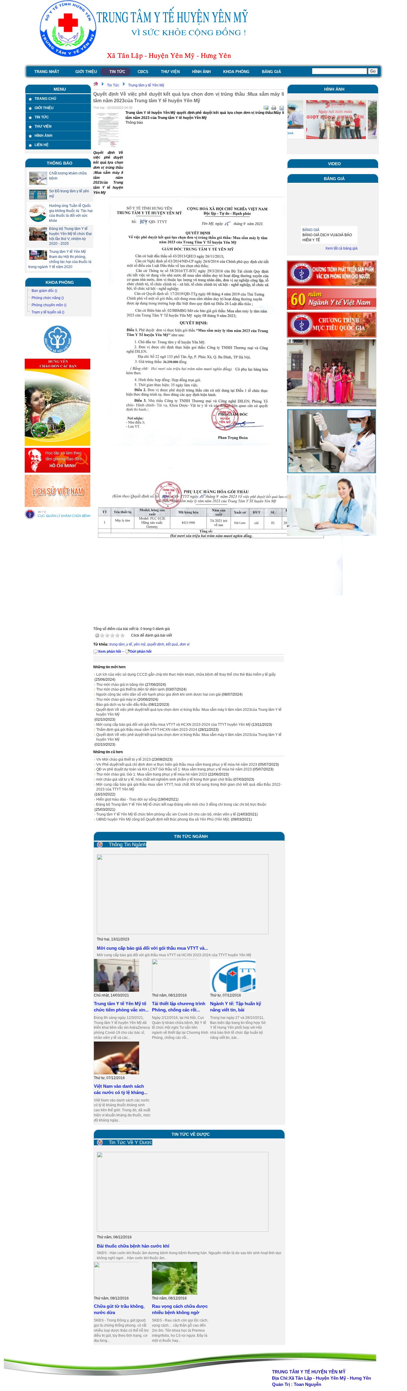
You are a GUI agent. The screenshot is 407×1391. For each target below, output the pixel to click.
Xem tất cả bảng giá (341, 248)
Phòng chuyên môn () (49, 305)
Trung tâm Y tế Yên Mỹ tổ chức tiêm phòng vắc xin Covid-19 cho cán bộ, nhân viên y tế (166, 814)
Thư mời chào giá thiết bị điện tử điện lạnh (130, 689)
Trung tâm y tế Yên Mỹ (146, 85)
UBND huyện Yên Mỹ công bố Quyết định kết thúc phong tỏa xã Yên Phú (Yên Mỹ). (163, 819)
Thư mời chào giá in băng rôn (120, 685)
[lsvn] (57, 506)
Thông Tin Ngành (127, 844)
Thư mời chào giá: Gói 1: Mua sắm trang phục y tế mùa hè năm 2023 (151, 774)
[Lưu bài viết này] (281, 108)
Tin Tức (113, 85)
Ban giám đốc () (44, 291)
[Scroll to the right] (374, 123)
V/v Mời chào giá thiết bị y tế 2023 (123, 759)
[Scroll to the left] (290, 123)
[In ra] (273, 108)
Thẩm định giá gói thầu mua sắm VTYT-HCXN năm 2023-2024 (146, 730)
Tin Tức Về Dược (191, 1134)
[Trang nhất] (95, 85)
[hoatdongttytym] (331, 535)
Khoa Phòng (60, 282)
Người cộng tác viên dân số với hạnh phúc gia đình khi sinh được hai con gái (158, 694)
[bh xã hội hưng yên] (57, 356)
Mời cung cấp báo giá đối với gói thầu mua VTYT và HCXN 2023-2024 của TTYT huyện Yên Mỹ (173, 724)
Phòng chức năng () (48, 298)
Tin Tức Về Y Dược (130, 1142)
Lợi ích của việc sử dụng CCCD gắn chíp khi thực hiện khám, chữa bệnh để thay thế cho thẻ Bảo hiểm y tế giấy (186, 674)
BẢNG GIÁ (310, 220)
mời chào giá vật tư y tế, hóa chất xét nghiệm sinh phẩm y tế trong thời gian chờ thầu (164, 779)
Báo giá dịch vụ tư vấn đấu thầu (121, 705)
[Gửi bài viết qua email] (266, 108)
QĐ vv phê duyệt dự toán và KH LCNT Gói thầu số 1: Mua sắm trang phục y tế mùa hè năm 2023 (174, 769)
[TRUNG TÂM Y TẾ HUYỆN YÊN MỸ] (61, 28)
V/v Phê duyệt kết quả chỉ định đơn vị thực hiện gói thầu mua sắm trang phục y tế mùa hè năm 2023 (176, 764)
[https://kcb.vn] (57, 518)
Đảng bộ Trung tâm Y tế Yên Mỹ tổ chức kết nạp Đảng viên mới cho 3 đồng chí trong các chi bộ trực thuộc (181, 804)
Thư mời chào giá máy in (116, 699)
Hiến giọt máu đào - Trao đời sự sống (126, 799)
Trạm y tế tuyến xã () (48, 312)
